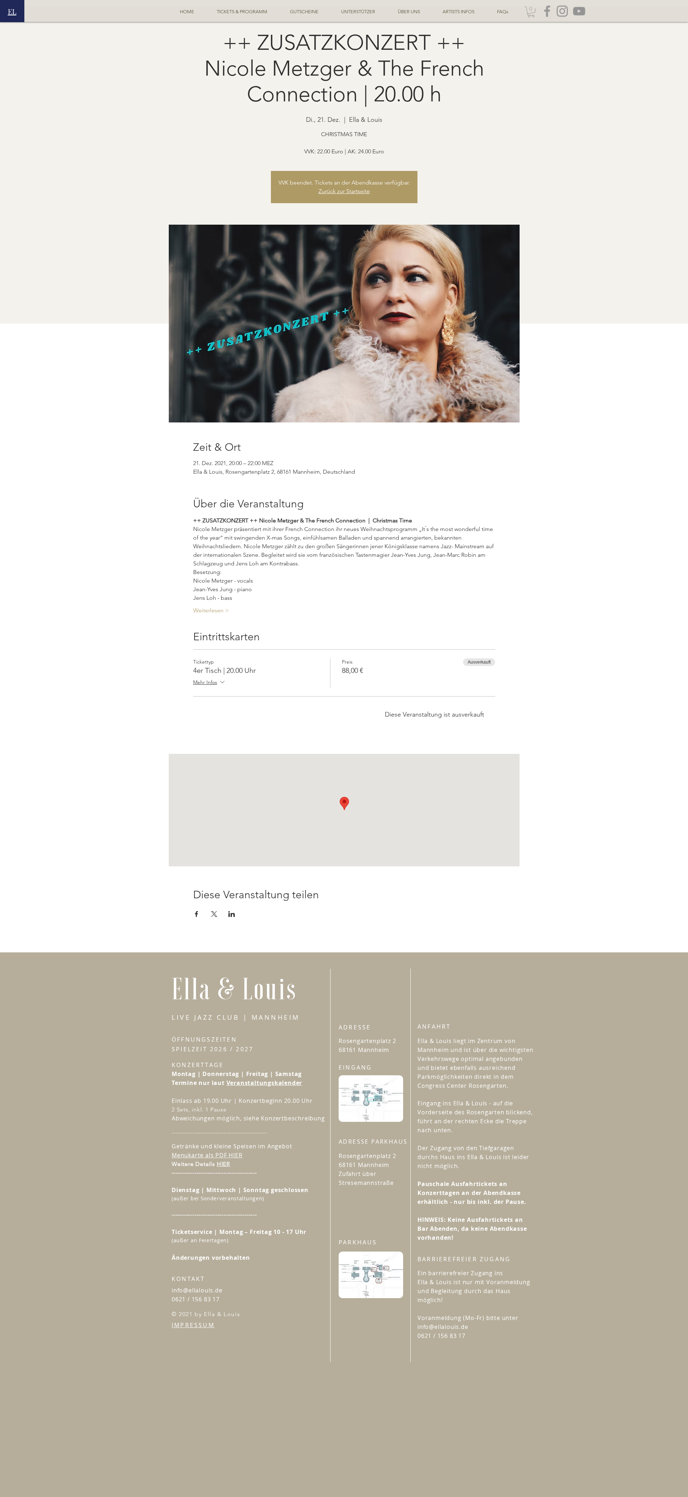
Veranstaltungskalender (264, 1083)
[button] (531, 11)
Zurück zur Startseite (344, 191)
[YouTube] (579, 11)
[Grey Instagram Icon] (562, 11)
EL (12, 11)
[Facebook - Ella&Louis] (547, 11)
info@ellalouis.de (197, 1290)
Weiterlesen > (211, 610)
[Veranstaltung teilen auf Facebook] (196, 914)
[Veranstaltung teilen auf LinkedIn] (231, 914)
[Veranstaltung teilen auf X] (214, 914)
